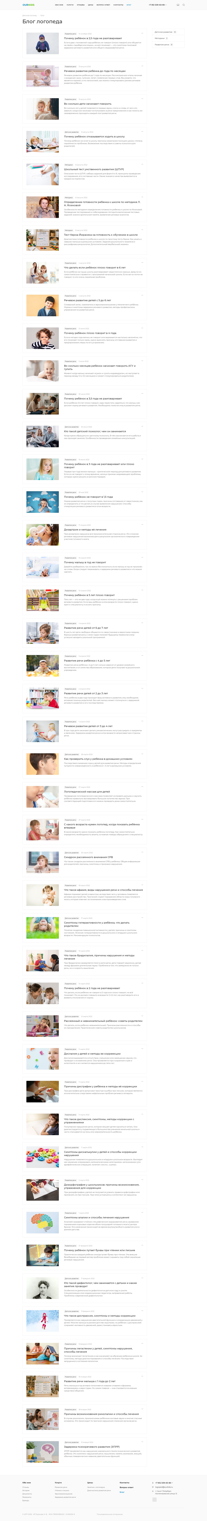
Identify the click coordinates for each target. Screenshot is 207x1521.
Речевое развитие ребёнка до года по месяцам (95, 71)
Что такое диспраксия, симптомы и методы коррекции (100, 1315)
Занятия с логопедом (96, 1487)
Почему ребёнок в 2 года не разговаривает (92, 988)
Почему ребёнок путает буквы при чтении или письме (99, 1250)
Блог (122, 1492)
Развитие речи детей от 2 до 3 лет (86, 693)
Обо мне (26, 1483)
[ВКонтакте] (154, 1500)
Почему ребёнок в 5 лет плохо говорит (89, 595)
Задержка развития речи (65, 1497)
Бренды (25, 1500)
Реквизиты (26, 1497)
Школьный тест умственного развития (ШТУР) (94, 169)
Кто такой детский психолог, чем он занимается (95, 431)
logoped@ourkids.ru (164, 1487)
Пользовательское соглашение (110, 1514)
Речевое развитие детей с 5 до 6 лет (87, 300)
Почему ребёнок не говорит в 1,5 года (88, 496)
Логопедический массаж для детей (87, 791)
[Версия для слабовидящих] (178, 5)
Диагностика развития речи (99, 1490)
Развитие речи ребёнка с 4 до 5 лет (87, 660)
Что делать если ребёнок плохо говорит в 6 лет (95, 267)
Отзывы (25, 1487)
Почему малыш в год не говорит (85, 562)
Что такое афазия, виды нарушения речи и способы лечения (103, 889)
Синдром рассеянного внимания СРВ (88, 857)
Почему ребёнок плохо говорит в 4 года (90, 333)
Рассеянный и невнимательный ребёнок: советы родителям (103, 1020)
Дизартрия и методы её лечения (85, 529)
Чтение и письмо (62, 1490)
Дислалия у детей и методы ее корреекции (92, 1053)
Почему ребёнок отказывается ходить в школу (94, 136)
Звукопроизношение (63, 1494)
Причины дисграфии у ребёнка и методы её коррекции (100, 1086)
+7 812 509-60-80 (157, 5)
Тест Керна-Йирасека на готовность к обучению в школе (101, 234)
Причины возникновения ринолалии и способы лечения (101, 1414)
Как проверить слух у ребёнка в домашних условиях (98, 758)
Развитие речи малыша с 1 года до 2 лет (89, 1381)
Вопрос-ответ (126, 1487)
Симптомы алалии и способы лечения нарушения (96, 1217)
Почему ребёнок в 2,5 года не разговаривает (93, 38)
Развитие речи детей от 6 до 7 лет (86, 627)
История (25, 1490)
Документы (27, 1494)
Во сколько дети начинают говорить (87, 103)
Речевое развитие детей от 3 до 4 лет (88, 726)
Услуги (58, 1483)
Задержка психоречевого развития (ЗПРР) (92, 1446)
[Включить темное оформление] (171, 5)
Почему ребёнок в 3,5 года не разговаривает (93, 398)
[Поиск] (184, 5)
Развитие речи (61, 1487)
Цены (90, 1483)
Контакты (124, 1483)
